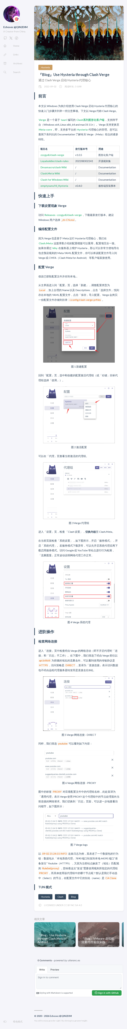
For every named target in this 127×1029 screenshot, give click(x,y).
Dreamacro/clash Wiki (54, 167)
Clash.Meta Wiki (50, 173)
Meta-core (45, 129)
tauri (64, 119)
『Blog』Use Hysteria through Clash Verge (73, 74)
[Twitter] (11, 39)
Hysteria (45, 67)
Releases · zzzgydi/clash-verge (63, 214)
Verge (42, 119)
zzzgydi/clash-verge (52, 154)
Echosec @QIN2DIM (15, 27)
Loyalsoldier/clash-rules (54, 161)
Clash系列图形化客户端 (90, 119)
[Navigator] (17, 39)
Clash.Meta (46, 243)
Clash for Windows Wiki (54, 179)
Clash (60, 896)
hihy (55, 248)
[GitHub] (5, 39)
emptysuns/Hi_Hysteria (54, 185)
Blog (73, 896)
